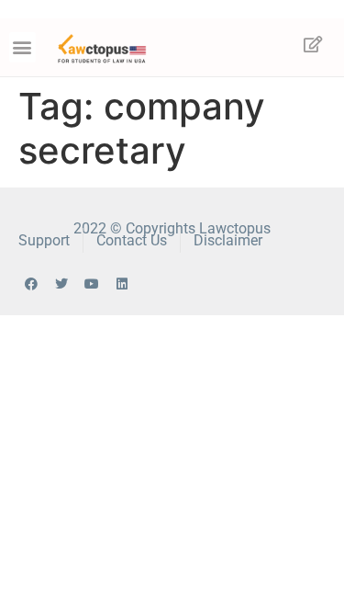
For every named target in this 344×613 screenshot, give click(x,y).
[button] (22, 47)
